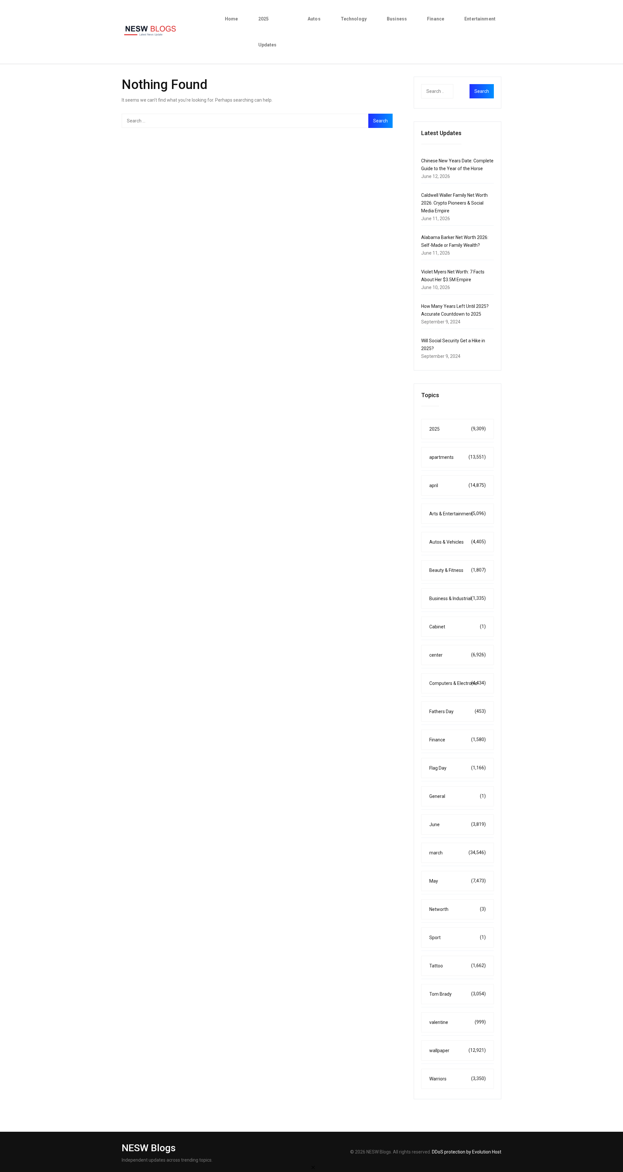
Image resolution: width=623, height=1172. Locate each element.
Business (397, 18)
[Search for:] (257, 121)
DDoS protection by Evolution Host (466, 1151)
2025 (457, 429)
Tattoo (457, 965)
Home (231, 18)
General (457, 796)
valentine (457, 1022)
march (457, 852)
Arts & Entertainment (457, 513)
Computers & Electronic (457, 683)
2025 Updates (267, 31)
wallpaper (457, 1050)
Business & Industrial (457, 598)
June (457, 824)
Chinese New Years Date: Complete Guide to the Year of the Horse (457, 164)
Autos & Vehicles (457, 542)
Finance (435, 18)
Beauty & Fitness (457, 570)
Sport (457, 937)
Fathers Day (457, 711)
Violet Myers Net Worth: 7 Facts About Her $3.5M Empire (452, 275)
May (457, 881)
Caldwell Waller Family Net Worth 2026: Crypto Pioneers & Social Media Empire (454, 203)
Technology (354, 18)
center (457, 655)
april (457, 485)
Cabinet (457, 626)
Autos (314, 18)
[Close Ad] (313, 1167)
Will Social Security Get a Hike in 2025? (453, 344)
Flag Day (457, 768)
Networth (457, 909)
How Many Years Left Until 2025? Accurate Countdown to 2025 (455, 310)
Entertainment (479, 18)
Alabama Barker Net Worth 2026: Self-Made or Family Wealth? (454, 241)
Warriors (457, 1078)
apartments (457, 457)
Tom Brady (457, 994)
